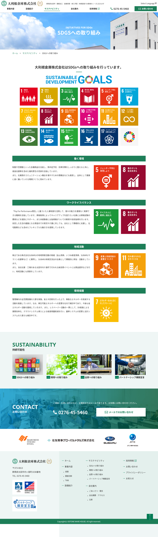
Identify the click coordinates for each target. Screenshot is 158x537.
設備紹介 (29, 8)
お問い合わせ (147, 8)
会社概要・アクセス (97, 495)
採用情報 (93, 8)
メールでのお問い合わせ (121, 412)
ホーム (15, 53)
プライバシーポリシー (136, 472)
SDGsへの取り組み (96, 465)
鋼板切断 (68, 476)
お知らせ (130, 478)
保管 (67, 471)
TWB (67, 480)
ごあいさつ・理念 (96, 491)
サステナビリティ (30, 53)
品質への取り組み (96, 474)
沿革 (91, 499)
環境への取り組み (96, 470)
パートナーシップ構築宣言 (99, 478)
